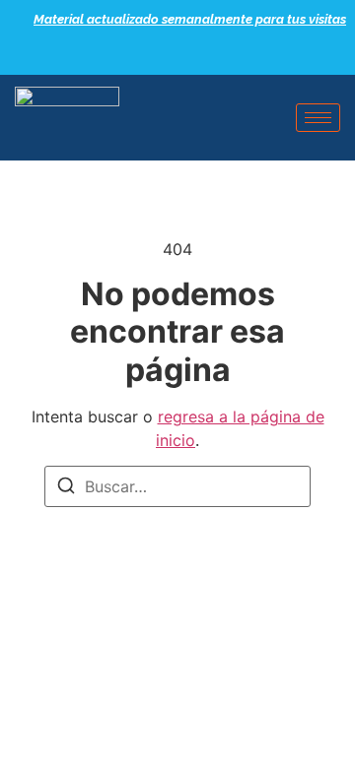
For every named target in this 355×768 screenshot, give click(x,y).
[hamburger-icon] (318, 117)
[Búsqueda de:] (177, 486)
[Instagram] (217, 54)
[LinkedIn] (182, 54)
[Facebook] (148, 54)
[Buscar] (66, 488)
